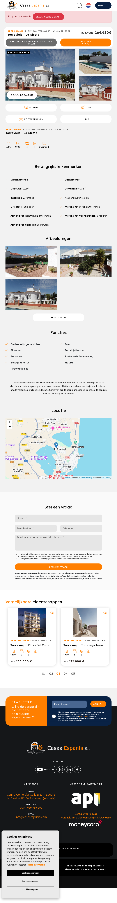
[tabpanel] (32, 637)
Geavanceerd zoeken (48, 17)
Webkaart (74, 848)
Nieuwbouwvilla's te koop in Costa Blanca (85, 869)
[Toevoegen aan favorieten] (52, 612)
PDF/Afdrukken (33, 119)
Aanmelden (99, 704)
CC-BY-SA (106, 477)
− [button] (10, 426)
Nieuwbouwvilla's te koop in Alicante (85, 866)
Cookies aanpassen (30, 881)
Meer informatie (36, 864)
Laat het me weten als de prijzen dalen (31, 42)
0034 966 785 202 (31, 807)
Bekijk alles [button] (59, 317)
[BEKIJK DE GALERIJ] (40, 74)
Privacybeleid (68, 556)
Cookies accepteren (30, 872)
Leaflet (67, 477)
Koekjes (63, 848)
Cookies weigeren (31, 889)
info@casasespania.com (31, 817)
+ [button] (10, 422)
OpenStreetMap (86, 477)
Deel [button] (88, 107)
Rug (87, 119)
